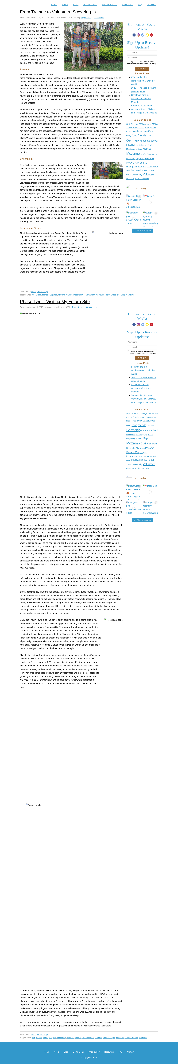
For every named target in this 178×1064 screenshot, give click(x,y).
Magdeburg (130, 149)
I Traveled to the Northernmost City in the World (143, 81)
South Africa (137, 170)
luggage (144, 145)
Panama (149, 158)
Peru (145, 163)
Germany (133, 140)
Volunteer (149, 174)
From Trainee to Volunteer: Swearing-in (58, 11)
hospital (52, 1038)
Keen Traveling (30, 5)
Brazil (135, 127)
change (141, 128)
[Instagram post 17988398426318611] (134, 218)
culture (133, 131)
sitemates (143, 1038)
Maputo (147, 148)
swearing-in (122, 295)
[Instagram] (138, 35)
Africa (154, 124)
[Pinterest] (151, 35)
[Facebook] (134, 35)
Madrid (150, 145)
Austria (129, 128)
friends (142, 135)
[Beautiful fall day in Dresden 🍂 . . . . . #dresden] (134, 202)
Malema (139, 149)
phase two (120, 1038)
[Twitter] (143, 35)
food (134, 135)
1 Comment (99, 18)
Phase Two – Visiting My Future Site (55, 301)
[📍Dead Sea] (150, 202)
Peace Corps (134, 162)
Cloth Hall (148, 128)
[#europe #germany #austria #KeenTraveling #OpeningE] (150, 218)
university (137, 174)
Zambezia (145, 179)
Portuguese (131, 166)
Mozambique (136, 154)
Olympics (140, 158)
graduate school (149, 140)
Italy (133, 145)
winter (138, 178)
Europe (151, 131)
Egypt (145, 131)
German (150, 136)
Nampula (130, 158)
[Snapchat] (147, 35)
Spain (145, 170)
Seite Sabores (131, 1038)
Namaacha (152, 154)
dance (139, 131)
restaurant (142, 167)
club (33, 1038)
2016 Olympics (132, 124)
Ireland (129, 145)
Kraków (138, 145)
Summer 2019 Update (141, 105)
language (53, 295)
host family (61, 1038)
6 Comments (91, 307)
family (128, 136)
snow (128, 170)
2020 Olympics (145, 124)
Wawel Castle (130, 179)
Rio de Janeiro (152, 167)
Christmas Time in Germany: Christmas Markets (141, 98)
